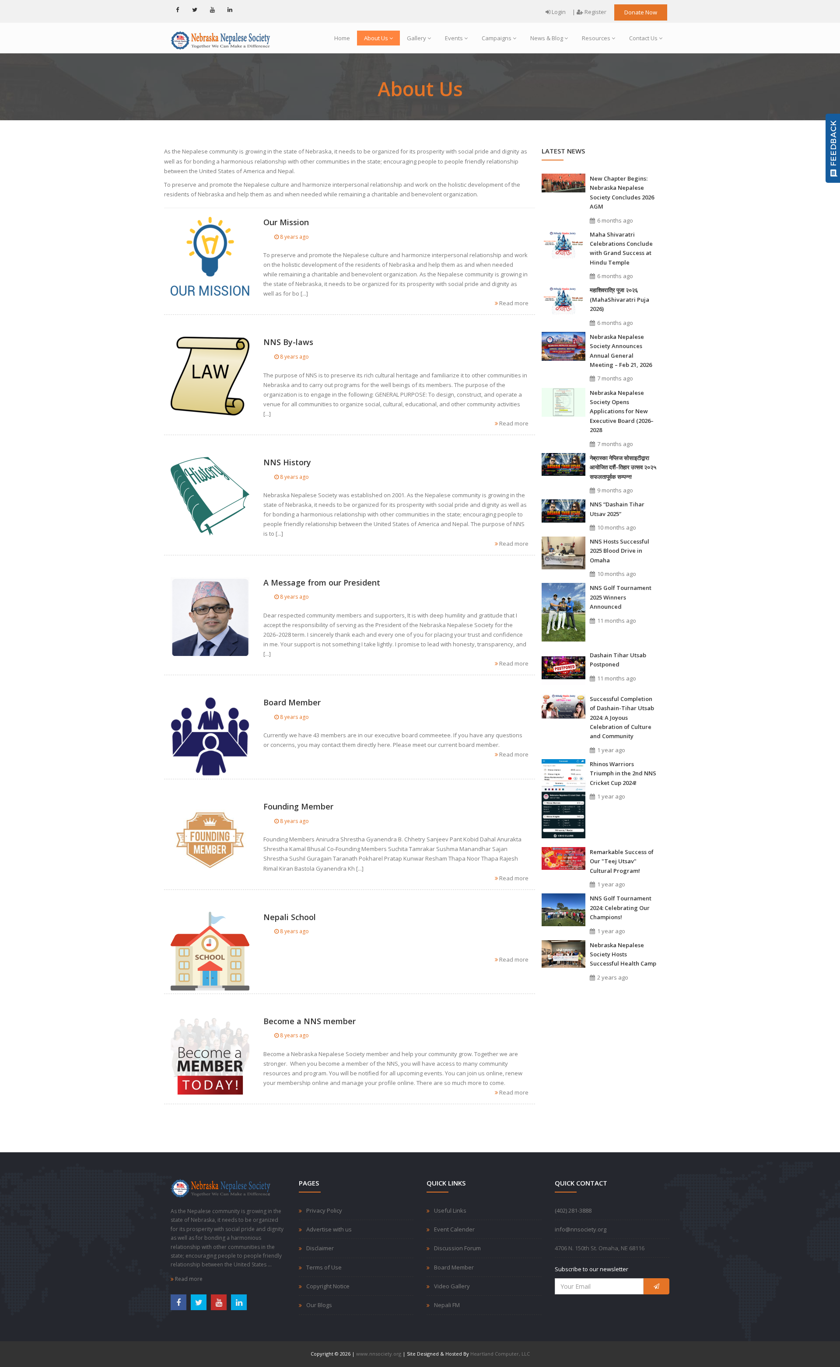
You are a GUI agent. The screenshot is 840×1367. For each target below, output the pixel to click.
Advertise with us (329, 1229)
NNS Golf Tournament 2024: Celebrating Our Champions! (620, 907)
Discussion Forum (457, 1248)
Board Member (454, 1267)
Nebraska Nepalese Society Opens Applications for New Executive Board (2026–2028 (622, 411)
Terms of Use (324, 1267)
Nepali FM (447, 1305)
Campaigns (496, 38)
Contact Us (643, 38)
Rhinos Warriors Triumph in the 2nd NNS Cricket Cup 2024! (623, 773)
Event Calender (454, 1229)
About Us (376, 38)
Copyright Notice (328, 1286)
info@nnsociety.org (580, 1229)
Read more (513, 303)
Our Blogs (319, 1305)
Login (558, 12)
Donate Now (640, 12)
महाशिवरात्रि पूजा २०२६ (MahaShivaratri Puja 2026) (619, 299)
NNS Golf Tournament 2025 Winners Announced (620, 597)
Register (594, 12)
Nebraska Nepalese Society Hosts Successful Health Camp (623, 954)
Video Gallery (452, 1286)
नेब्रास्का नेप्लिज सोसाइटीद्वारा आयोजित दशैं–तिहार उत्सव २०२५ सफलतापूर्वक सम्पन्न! (623, 467)
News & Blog (546, 38)
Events (454, 38)
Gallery (416, 38)
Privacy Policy (324, 1210)
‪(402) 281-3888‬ (573, 1210)
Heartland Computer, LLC (500, 1353)
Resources (596, 38)
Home (342, 38)
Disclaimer (320, 1248)
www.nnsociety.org (378, 1353)
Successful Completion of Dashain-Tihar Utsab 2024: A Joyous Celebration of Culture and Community (622, 717)
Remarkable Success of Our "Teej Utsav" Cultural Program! (622, 861)
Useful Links (450, 1210)
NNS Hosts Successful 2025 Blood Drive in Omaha (619, 550)
